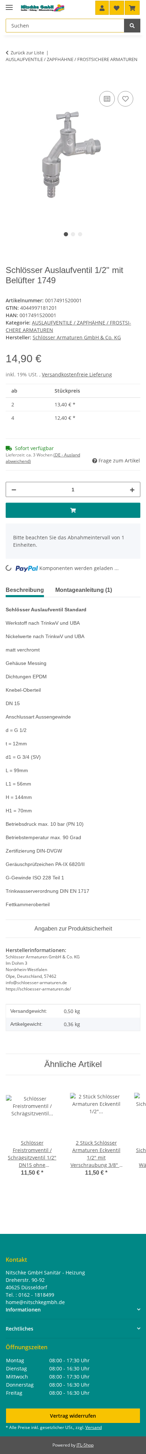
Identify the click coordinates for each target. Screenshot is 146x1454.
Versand (93, 1427)
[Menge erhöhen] (132, 489)
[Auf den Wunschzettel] (125, 99)
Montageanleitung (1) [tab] (83, 590)
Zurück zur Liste (27, 52)
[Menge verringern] (14, 489)
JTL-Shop (85, 1445)
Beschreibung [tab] (25, 590)
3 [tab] (80, 234)
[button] (102, 8)
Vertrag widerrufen (73, 1415)
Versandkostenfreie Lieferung (77, 374)
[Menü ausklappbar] (9, 4)
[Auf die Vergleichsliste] (107, 99)
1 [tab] (66, 234)
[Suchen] (132, 25)
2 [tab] (73, 234)
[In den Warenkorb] (11, 81)
